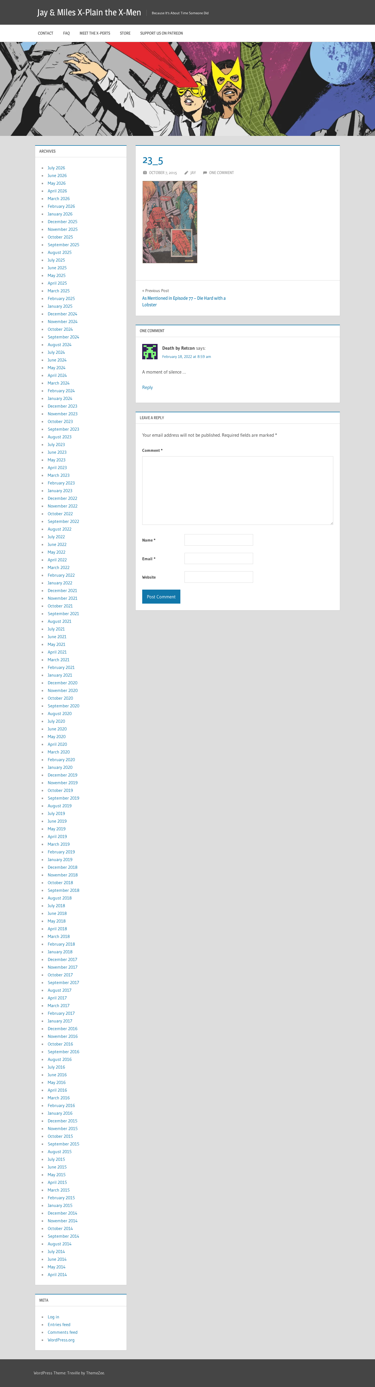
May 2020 (57, 736)
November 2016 (63, 1036)
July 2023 (56, 444)
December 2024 (62, 313)
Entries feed (59, 1324)
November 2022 (62, 506)
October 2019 (60, 790)
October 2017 (60, 974)
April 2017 (57, 998)
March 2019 (59, 844)
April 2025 (57, 283)
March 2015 (59, 1190)
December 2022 (62, 498)
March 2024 (59, 383)
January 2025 (60, 306)
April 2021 (57, 652)
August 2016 (60, 1059)
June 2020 (57, 729)
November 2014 (63, 1220)
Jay (193, 172)
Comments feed (63, 1332)
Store (125, 33)
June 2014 (57, 1259)
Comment (152, 450)
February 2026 (61, 206)
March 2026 (59, 198)
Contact (45, 33)
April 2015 (57, 1182)
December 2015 (62, 1120)
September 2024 (63, 337)
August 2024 (60, 344)
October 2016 (60, 1044)
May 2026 (57, 183)
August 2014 (60, 1243)
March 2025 (59, 290)
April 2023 (57, 467)
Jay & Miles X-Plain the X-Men (89, 12)
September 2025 (63, 244)
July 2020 (56, 721)
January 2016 (60, 1113)
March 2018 (59, 936)
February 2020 (61, 759)
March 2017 (58, 1005)
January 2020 (60, 767)
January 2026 (60, 214)
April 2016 (57, 1090)
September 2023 (63, 429)
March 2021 (58, 659)
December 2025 (62, 221)
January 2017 (60, 1021)
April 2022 (57, 559)
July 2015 (56, 1159)
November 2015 (63, 1128)
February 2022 (61, 575)
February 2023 (61, 483)
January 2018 (60, 951)
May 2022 (56, 552)
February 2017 (61, 1013)
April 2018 (57, 928)
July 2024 (56, 352)
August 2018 (60, 898)
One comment (221, 172)
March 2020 (59, 752)
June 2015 (57, 1167)
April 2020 (57, 744)
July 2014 (56, 1251)
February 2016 (61, 1105)
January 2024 (60, 398)
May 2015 (57, 1174)
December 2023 (62, 406)
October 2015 (60, 1136)
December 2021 (62, 590)
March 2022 (58, 567)
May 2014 (57, 1267)
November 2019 (63, 782)
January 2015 (60, 1205)
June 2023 (57, 452)
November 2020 (63, 690)
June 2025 (57, 267)
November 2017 (62, 967)
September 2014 (63, 1236)
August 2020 (60, 713)
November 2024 (63, 321)
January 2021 (60, 675)
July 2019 (56, 813)
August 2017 (59, 990)
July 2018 (56, 905)
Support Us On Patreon (161, 33)
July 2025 (56, 260)
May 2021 (56, 644)
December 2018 (62, 867)
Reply (147, 387)
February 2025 (61, 298)
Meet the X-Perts (95, 33)
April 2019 (57, 836)
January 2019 (60, 859)
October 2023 (60, 421)
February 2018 (61, 944)
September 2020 (63, 705)
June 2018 (57, 913)
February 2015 (61, 1197)
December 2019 (62, 775)
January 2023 (60, 490)
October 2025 (60, 237)
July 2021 (56, 629)
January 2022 (60, 582)
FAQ (66, 33)
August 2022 (59, 529)
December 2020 (62, 682)
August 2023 (59, 436)
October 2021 (60, 606)
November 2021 (62, 598)
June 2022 (57, 544)
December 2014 (62, 1213)
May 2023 (56, 460)
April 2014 (57, 1274)
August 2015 (60, 1151)
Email (148, 558)
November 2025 (63, 229)
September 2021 (63, 613)
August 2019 (60, 805)
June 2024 (57, 360)
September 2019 (63, 798)
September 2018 (63, 890)
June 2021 (57, 636)
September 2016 (63, 1051)
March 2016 (59, 1097)
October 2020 (60, 698)
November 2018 (63, 875)
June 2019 (57, 821)
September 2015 (63, 1144)
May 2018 (57, 921)
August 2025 (60, 252)
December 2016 (62, 1028)
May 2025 (57, 275)
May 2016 (57, 1082)
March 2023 (58, 475)
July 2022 (56, 536)
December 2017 (62, 959)
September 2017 (63, 982)
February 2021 (61, 667)
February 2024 (61, 390)
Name (148, 540)
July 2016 (56, 1067)
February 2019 (61, 851)
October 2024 (60, 329)
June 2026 (57, 175)
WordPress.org (61, 1340)
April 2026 (57, 191)
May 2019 (57, 828)
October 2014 (60, 1228)
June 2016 (57, 1074)
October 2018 (60, 882)
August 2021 (59, 621)
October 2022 (60, 513)
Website (149, 577)
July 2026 (56, 167)
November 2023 (62, 413)
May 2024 (57, 367)
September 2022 (63, 521)
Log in (53, 1316)
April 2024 (57, 375)
